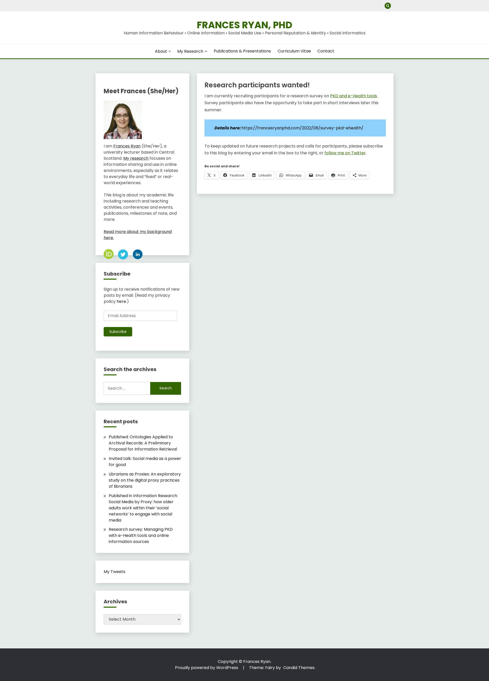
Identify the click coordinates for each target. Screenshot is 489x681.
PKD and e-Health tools (353, 96)
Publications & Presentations (242, 51)
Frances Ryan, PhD (244, 25)
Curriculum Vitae (294, 51)
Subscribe (118, 331)
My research (135, 158)
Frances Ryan (127, 146)
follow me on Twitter (345, 153)
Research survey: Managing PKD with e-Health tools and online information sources (141, 535)
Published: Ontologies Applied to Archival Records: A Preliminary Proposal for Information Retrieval (143, 443)
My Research (190, 51)
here (121, 301)
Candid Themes (299, 668)
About (161, 51)
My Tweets (114, 572)
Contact (325, 51)
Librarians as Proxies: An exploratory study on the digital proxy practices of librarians (145, 480)
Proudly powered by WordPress (207, 668)
